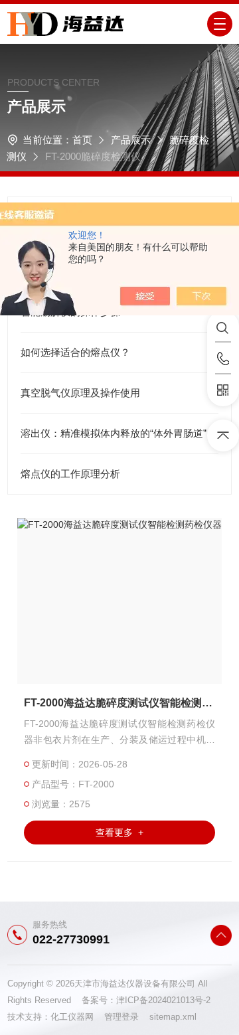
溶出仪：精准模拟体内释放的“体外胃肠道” (113, 433)
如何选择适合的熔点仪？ (75, 352)
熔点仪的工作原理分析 (70, 473)
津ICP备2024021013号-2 (163, 1000)
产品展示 (131, 139)
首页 (82, 139)
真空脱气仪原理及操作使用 (80, 392)
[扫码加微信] (223, 390)
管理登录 (121, 1017)
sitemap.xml (173, 1017)
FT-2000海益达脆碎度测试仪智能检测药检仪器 (119, 702)
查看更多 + (119, 832)
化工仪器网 (77, 1017)
